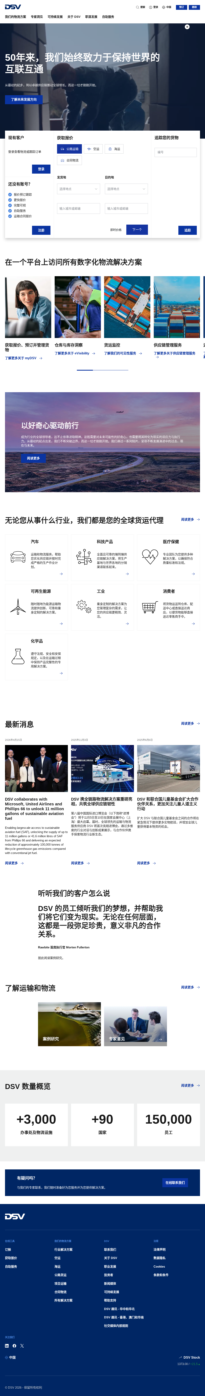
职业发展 (110, 1266)
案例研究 (51, 1039)
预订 (181, 7)
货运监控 (112, 345)
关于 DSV (73, 16)
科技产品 (105, 542)
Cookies (159, 1266)
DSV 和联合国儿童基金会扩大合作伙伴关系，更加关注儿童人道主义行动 (167, 804)
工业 (101, 591)
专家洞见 (37, 16)
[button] (84, 370)
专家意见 (117, 1039)
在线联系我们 (175, 1182)
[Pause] (187, 26)
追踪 (187, 230)
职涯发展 (91, 16)
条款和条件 (161, 1275)
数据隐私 (160, 1258)
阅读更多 (33, 458)
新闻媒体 (110, 1283)
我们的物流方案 (15, 16)
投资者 (108, 1275)
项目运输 (60, 1283)
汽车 (35, 542)
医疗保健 (171, 542)
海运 (57, 1266)
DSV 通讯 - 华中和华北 (119, 1309)
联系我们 (110, 1249)
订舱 (8, 1249)
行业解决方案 (63, 1249)
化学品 (37, 641)
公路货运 (60, 1275)
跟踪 (194, 7)
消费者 (169, 591)
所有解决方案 (63, 1300)
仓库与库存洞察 (69, 345)
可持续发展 (55, 16)
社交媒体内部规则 (116, 1325)
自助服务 (108, 16)
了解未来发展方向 (24, 99)
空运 (57, 1258)
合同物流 (60, 1292)
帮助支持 (110, 1300)
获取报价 (11, 1258)
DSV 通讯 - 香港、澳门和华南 (124, 1317)
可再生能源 (41, 591)
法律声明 (160, 1249)
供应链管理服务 (168, 345)
